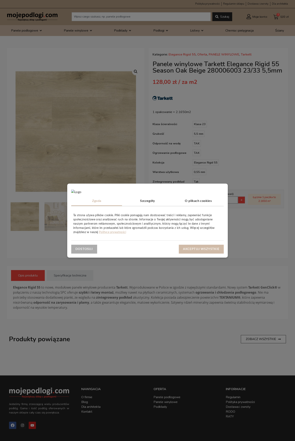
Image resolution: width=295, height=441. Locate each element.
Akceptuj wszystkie (201, 248)
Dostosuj (84, 248)
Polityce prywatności (112, 232)
